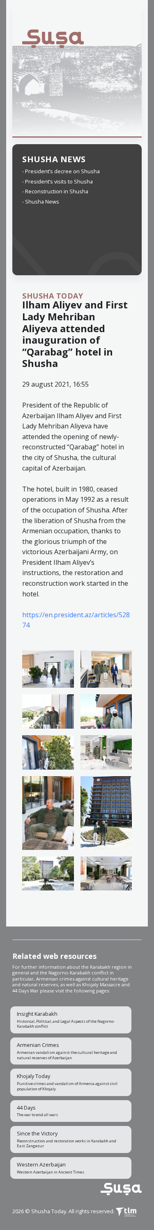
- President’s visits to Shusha (57, 181)
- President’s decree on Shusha (61, 171)
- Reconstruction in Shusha (55, 191)
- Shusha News (40, 201)
